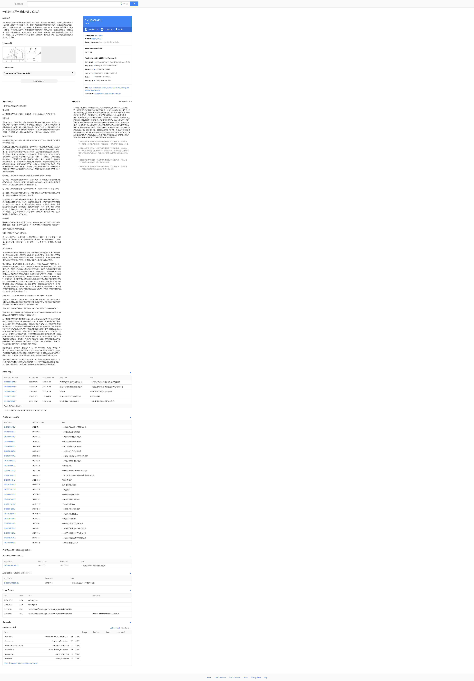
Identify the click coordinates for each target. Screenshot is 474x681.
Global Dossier (108, 94)
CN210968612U (9, 427)
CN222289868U (9, 543)
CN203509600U (9, 485)
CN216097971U (9, 456)
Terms (246, 678)
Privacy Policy (256, 678)
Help (265, 678)
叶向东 (99, 39)
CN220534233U (9, 509)
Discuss (118, 94)
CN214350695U (9, 446)
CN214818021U (9, 533)
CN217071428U (9, 499)
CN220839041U (9, 538)
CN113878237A (9, 401)
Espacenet (99, 94)
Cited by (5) (93, 88)
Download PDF (93, 29)
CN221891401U (9, 494)
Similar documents (113, 88)
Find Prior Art (108, 29)
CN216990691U (9, 441)
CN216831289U (9, 451)
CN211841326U (9, 470)
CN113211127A (9, 396)
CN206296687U (9, 465)
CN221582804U (9, 514)
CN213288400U (9, 475)
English (100, 35)
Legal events (101, 88)
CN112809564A (9, 387)
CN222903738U (9, 528)
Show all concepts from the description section (21, 663)
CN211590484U (9, 480)
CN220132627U (9, 490)
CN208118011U (9, 504)
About (209, 678)
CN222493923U (9, 523)
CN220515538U (9, 518)
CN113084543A (9, 391)
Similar (120, 29)
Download (116, 628)
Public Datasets (234, 678)
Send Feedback (220, 678)
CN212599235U (9, 437)
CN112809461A (9, 382)
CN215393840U (9, 461)
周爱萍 (94, 39)
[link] (8, 636)
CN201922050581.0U (11, 566)
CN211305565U (9, 432)
